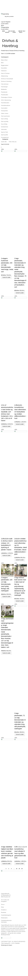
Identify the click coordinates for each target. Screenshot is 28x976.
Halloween (4, 70)
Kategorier (5, 139)
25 (19, 868)
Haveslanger (4, 86)
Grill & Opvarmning (6, 100)
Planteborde (4, 92)
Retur (2, 907)
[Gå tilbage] (4, 36)
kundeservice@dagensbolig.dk (9, 4)
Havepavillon (4, 110)
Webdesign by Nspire (6, 945)
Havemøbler (4, 108)
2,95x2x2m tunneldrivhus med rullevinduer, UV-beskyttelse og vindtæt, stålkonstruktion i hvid (20, 411)
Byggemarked (4, 65)
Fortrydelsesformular (6, 920)
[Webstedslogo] (5, 13)
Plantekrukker (4, 94)
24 (16, 868)
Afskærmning (4, 76)
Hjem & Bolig (4, 118)
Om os (2, 904)
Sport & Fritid (4, 132)
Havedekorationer (5, 105)
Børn (2, 62)
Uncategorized (5, 137)
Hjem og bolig (4, 121)
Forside (3, 50)
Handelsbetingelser (6, 915)
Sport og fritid (4, 134)
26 (22, 868)
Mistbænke (4, 89)
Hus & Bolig (4, 124)
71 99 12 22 (23, 4)
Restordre (3, 912)
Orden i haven (4, 113)
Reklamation (4, 917)
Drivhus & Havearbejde (7, 78)
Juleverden (4, 129)
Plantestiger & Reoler (6, 97)
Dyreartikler (4, 68)
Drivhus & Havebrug (6, 81)
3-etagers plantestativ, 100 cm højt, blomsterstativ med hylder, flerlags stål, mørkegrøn (6, 584)
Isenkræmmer (4, 126)
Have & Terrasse (9, 50)
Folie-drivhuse (4, 84)
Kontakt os (3, 909)
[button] (6, 277)
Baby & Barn (4, 60)
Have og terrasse (5, 116)
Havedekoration (5, 102)
